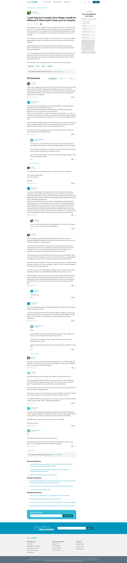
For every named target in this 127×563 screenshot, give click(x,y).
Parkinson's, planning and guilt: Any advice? (43, 475)
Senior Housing (86, 23)
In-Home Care (86, 21)
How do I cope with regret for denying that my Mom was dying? (49, 495)
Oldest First (72, 78)
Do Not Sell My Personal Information (76, 560)
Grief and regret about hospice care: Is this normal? (45, 499)
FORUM (68, 2)
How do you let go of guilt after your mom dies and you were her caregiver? (53, 502)
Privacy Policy (86, 49)
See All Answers (31, 450)
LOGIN (96, 2)
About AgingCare (79, 549)
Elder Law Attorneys (56, 548)
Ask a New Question (57, 71)
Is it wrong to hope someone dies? (40, 489)
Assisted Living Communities (33, 548)
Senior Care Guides (56, 546)
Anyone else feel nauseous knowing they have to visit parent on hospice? (52, 506)
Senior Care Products (56, 550)
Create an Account (80, 546)
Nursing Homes (30, 552)
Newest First (62, 78)
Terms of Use (60, 560)
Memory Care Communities (32, 550)
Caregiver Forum (55, 544)
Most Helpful (53, 78)
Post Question (67, 516)
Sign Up (89, 528)
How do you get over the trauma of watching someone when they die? (51, 486)
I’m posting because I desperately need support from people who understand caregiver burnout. (50, 470)
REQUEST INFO (88, 52)
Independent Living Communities (34, 546)
